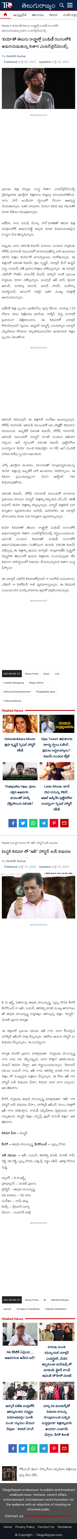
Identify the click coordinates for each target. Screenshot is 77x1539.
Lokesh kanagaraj (13, 682)
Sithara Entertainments (17, 691)
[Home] (5, 15)
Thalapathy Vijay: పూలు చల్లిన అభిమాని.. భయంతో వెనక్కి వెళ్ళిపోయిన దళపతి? (20, 795)
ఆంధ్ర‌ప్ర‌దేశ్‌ (20, 15)
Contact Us (46, 1527)
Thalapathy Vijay (45, 691)
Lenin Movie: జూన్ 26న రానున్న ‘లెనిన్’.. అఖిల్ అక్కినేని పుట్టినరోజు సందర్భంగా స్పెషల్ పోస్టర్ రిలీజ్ (56, 798)
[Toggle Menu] (70, 5)
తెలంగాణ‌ (38, 15)
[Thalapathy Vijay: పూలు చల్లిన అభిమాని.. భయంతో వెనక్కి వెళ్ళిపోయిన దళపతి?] (20, 772)
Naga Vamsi (36, 682)
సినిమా (53, 15)
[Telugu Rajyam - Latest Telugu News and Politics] (7, 5)
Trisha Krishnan (12, 700)
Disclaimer (64, 1527)
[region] (38, 148)
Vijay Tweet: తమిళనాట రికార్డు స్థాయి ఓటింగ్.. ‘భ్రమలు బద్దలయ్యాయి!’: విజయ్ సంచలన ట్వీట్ (56, 747)
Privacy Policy (25, 1527)
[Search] (62, 5)
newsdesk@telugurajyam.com (48, 1516)
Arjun (46, 673)
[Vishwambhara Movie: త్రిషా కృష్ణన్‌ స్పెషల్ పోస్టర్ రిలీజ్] (20, 725)
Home (5, 26)
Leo (57, 673)
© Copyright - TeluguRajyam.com (38, 1535)
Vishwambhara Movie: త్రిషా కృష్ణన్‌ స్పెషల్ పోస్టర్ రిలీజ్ (20, 744)
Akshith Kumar (16, 56)
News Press (32, 673)
